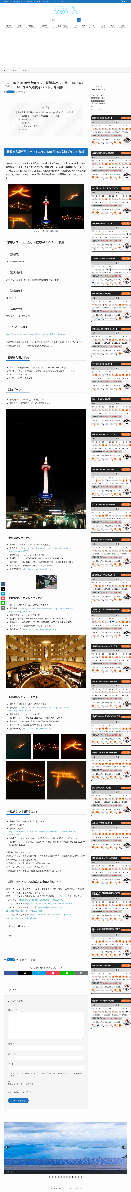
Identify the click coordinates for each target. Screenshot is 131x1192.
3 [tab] (55, 1177)
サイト (11, 1064)
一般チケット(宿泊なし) (31, 126)
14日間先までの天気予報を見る (112, 135)
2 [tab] (52, 1177)
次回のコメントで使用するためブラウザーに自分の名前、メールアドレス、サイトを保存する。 (47, 1074)
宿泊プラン (26, 123)
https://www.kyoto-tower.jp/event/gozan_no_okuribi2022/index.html (36, 334)
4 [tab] (58, 1177)
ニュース (10, 92)
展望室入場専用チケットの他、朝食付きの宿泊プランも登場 (45, 112)
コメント (13, 1010)
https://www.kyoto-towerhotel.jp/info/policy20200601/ (49, 903)
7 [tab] (67, 1177)
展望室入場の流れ (29, 119)
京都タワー (24, 960)
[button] (11, 973)
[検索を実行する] (79, 20)
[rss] (122, 1)
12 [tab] (81, 1177)
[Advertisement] (65, 49)
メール (12, 1054)
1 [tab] (49, 1177)
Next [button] (124, 1147)
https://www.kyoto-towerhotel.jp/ (36, 569)
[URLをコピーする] (81, 973)
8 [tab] (70, 1177)
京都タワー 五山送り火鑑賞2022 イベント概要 (40, 116)
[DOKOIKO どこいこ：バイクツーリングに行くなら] (65, 10)
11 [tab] (78, 1177)
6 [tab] (64, 1177)
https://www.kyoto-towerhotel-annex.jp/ (39, 629)
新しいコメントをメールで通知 (20, 1084)
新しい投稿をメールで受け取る (20, 1092)
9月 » (101, 110)
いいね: (25, 129)
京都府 (33, 960)
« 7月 (93, 110)
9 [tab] (73, 1177)
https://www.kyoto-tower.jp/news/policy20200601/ (41, 900)
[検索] (125, 1)
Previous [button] (7, 1147)
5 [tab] (61, 1177)
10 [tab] (76, 1177)
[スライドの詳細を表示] (65, 1148)
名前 (11, 1044)
